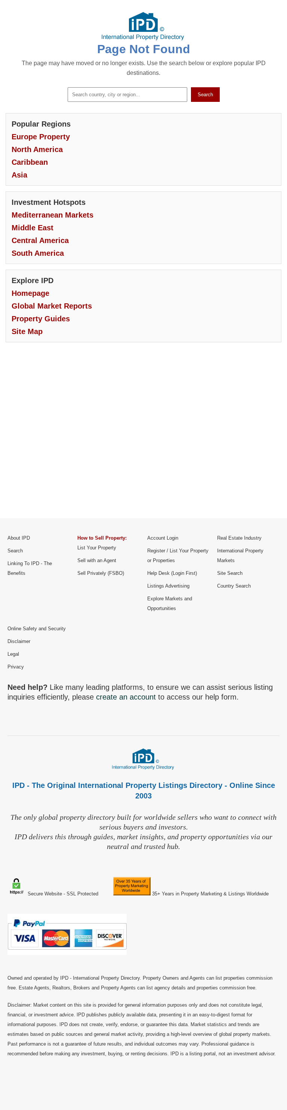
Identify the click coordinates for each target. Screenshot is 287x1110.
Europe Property (41, 137)
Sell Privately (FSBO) (100, 573)
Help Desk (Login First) (172, 573)
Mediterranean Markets (52, 215)
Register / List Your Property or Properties (178, 555)
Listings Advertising (168, 586)
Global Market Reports (52, 306)
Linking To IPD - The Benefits (29, 568)
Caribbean (30, 162)
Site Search (230, 573)
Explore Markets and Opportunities (169, 603)
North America (37, 149)
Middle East (32, 228)
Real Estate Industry (239, 538)
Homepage (30, 293)
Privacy (15, 667)
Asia (19, 175)
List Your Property (96, 548)
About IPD (18, 538)
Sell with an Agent (96, 560)
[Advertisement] (143, 435)
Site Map (27, 331)
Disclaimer (18, 641)
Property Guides (41, 319)
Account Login (162, 538)
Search (205, 94)
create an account (126, 697)
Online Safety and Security (36, 628)
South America (38, 253)
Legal (13, 654)
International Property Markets (240, 555)
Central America (40, 240)
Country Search (234, 586)
